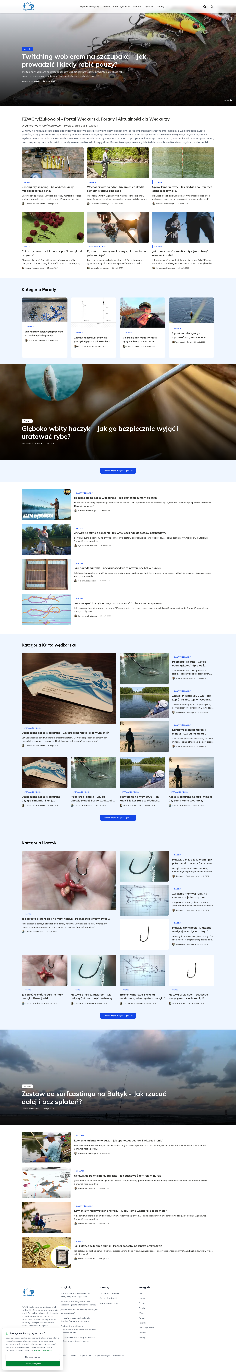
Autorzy (104, 1287)
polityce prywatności (43, 1350)
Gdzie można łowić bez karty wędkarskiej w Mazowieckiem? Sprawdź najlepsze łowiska (79, 1329)
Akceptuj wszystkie (32, 1363)
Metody (160, 6)
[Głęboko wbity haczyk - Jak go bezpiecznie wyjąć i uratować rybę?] (118, 412)
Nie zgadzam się (32, 1357)
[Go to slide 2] (228, 100)
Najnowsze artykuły (89, 6)
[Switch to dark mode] (211, 6)
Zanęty (142, 1308)
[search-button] (204, 6)
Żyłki (140, 1293)
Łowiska (142, 1298)
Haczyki (137, 6)
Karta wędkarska (121, 6)
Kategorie (144, 1287)
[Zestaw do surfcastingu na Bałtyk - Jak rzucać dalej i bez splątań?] (118, 1077)
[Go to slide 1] (225, 100)
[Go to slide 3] (231, 100)
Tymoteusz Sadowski (109, 1293)
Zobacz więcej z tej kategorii (116, 470)
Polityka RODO (85, 1356)
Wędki (141, 1313)
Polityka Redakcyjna (102, 1356)
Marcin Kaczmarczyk (31, 81)
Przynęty (142, 1303)
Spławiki (149, 6)
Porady (106, 6)
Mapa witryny (118, 1356)
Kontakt (73, 1356)
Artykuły (66, 1287)
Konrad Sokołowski (30, 1108)
